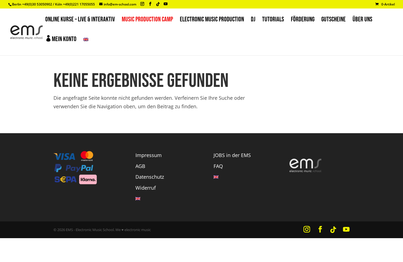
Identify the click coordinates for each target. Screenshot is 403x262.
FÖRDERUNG (302, 20)
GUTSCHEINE (333, 20)
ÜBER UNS (362, 20)
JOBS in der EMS (232, 155)
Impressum (148, 155)
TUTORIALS (273, 20)
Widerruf (145, 187)
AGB (140, 166)
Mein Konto (60, 39)
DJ (253, 20)
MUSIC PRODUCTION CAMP (147, 20)
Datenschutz (149, 176)
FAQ (218, 166)
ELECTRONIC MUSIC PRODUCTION (212, 20)
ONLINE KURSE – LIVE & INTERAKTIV (80, 20)
